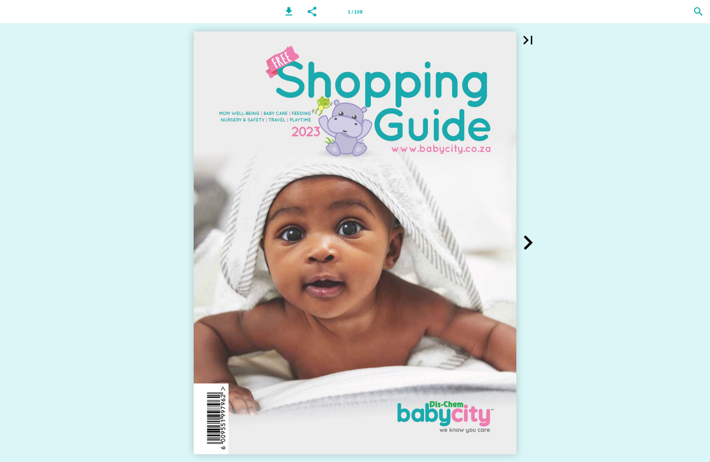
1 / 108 (355, 11)
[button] (288, 11)
